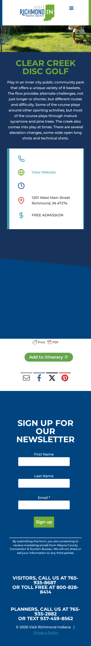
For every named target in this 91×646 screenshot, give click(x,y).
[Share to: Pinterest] (65, 378)
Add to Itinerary (46, 357)
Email (44, 497)
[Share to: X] (52, 378)
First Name (44, 454)
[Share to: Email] (26, 378)
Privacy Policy (46, 632)
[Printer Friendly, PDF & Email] (45, 342)
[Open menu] (71, 8)
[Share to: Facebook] (39, 378)
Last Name (43, 476)
